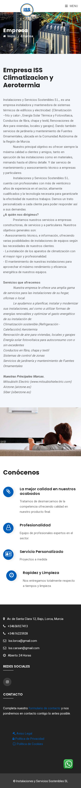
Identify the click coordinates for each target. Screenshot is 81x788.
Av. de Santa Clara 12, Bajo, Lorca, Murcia (35, 619)
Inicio (11, 36)
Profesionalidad (35, 525)
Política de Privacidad (29, 739)
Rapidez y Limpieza (41, 572)
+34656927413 (18, 626)
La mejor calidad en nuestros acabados (48, 491)
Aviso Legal (24, 733)
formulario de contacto (44, 708)
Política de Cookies (29, 744)
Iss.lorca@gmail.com (22, 641)
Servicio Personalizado (41, 551)
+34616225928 (18, 633)
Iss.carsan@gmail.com (23, 648)
